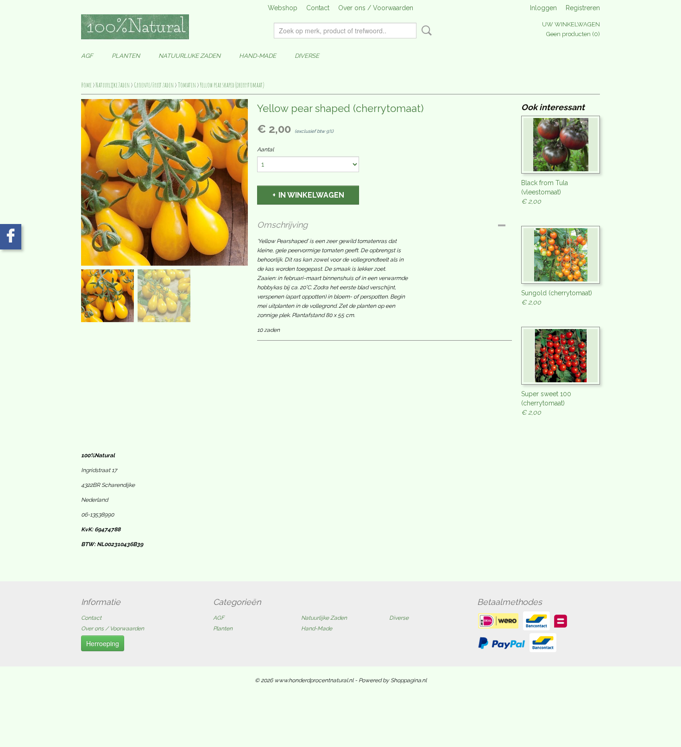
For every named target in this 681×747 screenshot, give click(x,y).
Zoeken (425, 30)
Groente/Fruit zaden (154, 85)
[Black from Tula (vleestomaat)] (560, 144)
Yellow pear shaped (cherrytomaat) (232, 85)
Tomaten (187, 85)
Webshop (282, 8)
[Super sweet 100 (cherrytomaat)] (560, 355)
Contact (317, 8)
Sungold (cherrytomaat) (556, 293)
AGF (87, 55)
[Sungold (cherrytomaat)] (560, 254)
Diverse (307, 55)
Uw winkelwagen (571, 24)
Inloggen (543, 8)
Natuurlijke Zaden (189, 55)
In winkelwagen (311, 195)
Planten (126, 55)
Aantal (265, 149)
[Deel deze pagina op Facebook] (10, 236)
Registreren (583, 8)
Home (86, 85)
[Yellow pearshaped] (164, 182)
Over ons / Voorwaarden (375, 8)
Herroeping (102, 643)
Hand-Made (257, 55)
